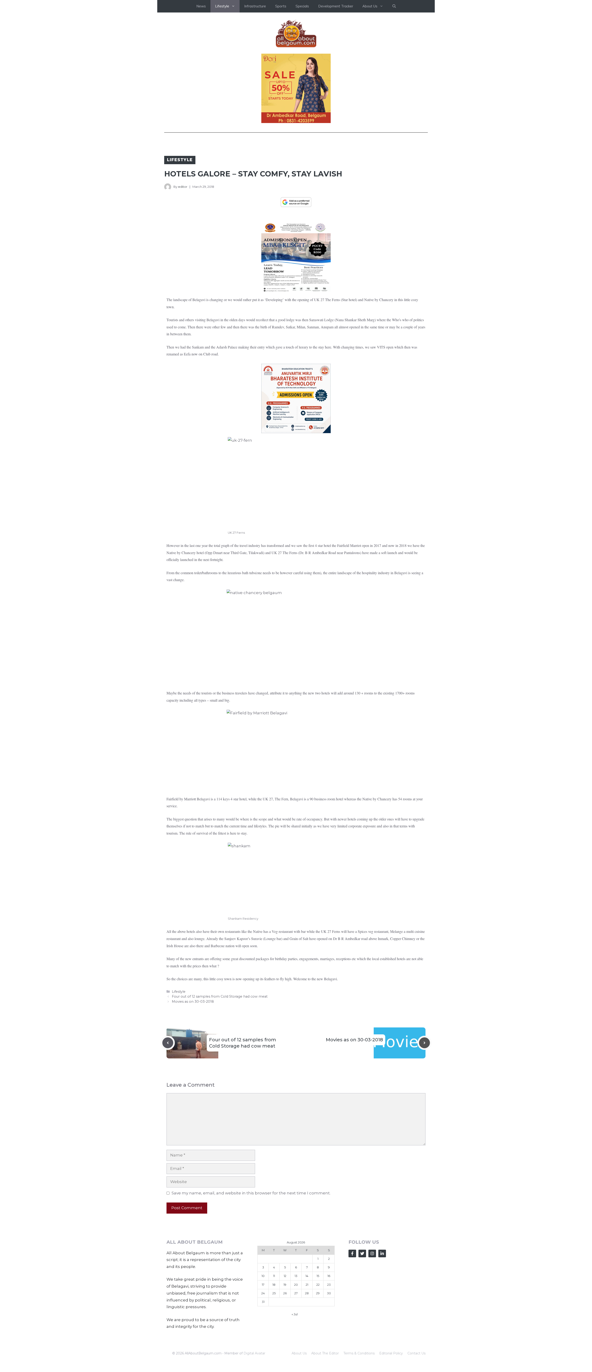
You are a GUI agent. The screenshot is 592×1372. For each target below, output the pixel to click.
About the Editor (325, 1353)
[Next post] (424, 1043)
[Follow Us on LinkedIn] (382, 1253)
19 (285, 1284)
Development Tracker (335, 6)
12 (285, 1276)
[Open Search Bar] (394, 6)
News (201, 6)
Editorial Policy (391, 1353)
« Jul (295, 1314)
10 (263, 1276)
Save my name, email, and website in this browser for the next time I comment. (251, 1193)
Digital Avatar (254, 1353)
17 (263, 1284)
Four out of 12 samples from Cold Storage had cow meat (220, 996)
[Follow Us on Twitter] (362, 1253)
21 (307, 1284)
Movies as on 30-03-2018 (193, 1001)
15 (318, 1276)
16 (328, 1276)
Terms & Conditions (359, 1353)
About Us (299, 1353)
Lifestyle (180, 159)
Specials (302, 6)
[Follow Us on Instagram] (372, 1253)
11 (274, 1276)
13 (296, 1276)
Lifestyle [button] (222, 6)
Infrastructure (255, 6)
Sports (280, 6)
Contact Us (416, 1353)
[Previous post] (168, 1043)
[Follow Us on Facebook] (352, 1253)
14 (306, 1276)
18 (273, 1284)
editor (182, 186)
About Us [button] (369, 6)
